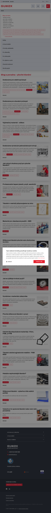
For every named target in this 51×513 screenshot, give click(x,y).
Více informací (41, 258)
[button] (9, 261)
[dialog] (25, 256)
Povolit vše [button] (39, 261)
